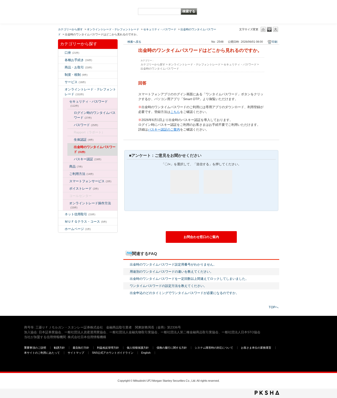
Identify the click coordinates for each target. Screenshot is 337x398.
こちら (175, 112)
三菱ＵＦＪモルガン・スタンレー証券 (265, 11)
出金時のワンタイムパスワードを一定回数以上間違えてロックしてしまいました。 (189, 278)
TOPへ (274, 307)
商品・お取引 (78, 67)
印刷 (274, 41)
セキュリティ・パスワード (159, 29)
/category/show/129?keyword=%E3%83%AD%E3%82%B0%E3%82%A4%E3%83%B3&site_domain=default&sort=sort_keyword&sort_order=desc (66, 101)
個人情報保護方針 (138, 347)
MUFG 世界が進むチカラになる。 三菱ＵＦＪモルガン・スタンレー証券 (57, 8)
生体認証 (84, 139)
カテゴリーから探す (70, 29)
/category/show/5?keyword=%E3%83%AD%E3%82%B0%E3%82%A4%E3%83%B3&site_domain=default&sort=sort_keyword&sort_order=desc (61, 60)
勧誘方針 (59, 347)
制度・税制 (76, 74)
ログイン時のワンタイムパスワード (95, 115)
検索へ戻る (134, 41)
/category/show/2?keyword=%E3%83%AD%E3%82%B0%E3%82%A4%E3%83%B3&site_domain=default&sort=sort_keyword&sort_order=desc (61, 67)
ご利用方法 (81, 174)
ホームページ (78, 229)
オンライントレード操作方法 (90, 205)
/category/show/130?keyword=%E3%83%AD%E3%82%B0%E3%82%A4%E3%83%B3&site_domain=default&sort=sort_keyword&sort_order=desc (66, 166)
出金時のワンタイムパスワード (95, 149)
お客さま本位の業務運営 (256, 347)
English (146, 352)
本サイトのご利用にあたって (42, 352)
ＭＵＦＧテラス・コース (86, 221)
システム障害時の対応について (214, 347)
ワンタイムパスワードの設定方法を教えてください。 (168, 286)
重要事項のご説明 (35, 347)
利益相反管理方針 (108, 347)
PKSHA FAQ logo (267, 393)
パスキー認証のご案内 (164, 129)
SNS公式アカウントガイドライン (112, 352)
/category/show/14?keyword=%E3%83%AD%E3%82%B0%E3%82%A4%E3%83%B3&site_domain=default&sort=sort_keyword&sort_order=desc (61, 89)
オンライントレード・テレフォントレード (113, 29)
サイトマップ (76, 352)
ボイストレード (84, 188)
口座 (72, 52)
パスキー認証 (87, 159)
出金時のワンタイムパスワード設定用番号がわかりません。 (173, 264)
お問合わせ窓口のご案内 (201, 237)
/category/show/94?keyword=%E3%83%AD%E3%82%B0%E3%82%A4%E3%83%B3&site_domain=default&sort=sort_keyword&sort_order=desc (61, 82)
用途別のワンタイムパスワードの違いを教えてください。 (171, 271)
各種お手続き (78, 60)
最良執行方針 (81, 347)
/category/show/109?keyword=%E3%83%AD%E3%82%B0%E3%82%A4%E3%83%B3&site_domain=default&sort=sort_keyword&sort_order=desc (61, 214)
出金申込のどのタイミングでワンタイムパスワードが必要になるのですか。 (184, 293)
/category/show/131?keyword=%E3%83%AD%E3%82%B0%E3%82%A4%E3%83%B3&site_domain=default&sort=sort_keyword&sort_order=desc (61, 221)
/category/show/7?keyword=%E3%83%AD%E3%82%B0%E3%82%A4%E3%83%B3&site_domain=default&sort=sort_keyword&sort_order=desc (61, 52)
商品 (76, 166)
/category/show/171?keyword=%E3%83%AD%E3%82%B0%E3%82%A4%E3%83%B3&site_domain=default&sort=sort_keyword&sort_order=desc (61, 229)
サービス (75, 82)
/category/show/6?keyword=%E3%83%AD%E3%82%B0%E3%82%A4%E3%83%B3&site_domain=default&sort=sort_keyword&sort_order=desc (61, 74)
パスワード (86, 125)
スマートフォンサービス (90, 181)
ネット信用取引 (80, 214)
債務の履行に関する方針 (172, 347)
